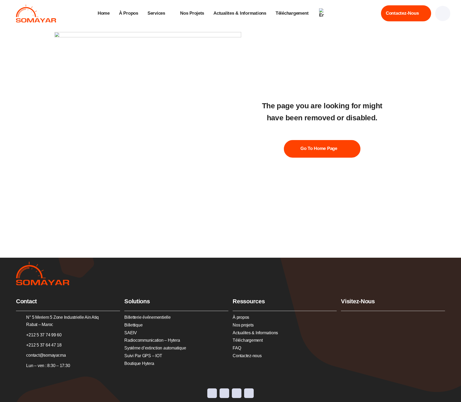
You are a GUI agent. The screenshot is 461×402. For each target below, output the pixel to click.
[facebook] (212, 393)
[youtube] (224, 393)
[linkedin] (236, 393)
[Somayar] (36, 6)
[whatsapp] (249, 393)
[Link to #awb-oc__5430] (442, 13)
